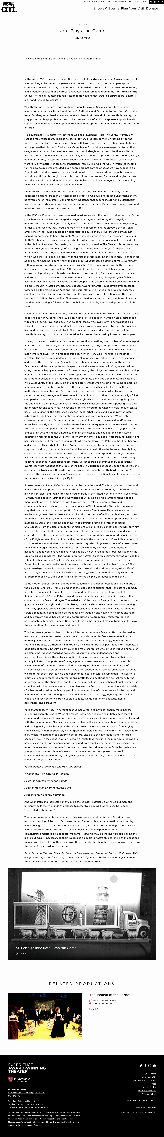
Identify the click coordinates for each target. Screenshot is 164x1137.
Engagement (133, 2)
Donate (152, 8)
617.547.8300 (14, 1096)
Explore (144, 2)
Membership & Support (117, 2)
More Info (94, 1009)
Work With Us (149, 1077)
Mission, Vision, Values (144, 1080)
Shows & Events (106, 8)
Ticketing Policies (147, 1090)
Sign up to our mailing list (140, 1100)
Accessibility (149, 1087)
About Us (86, 2)
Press (153, 1084)
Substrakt (151, 1107)
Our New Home (98, 2)
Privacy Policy (148, 1094)
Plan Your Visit (132, 8)
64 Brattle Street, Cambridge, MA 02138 (26, 1093)
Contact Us (150, 1074)
